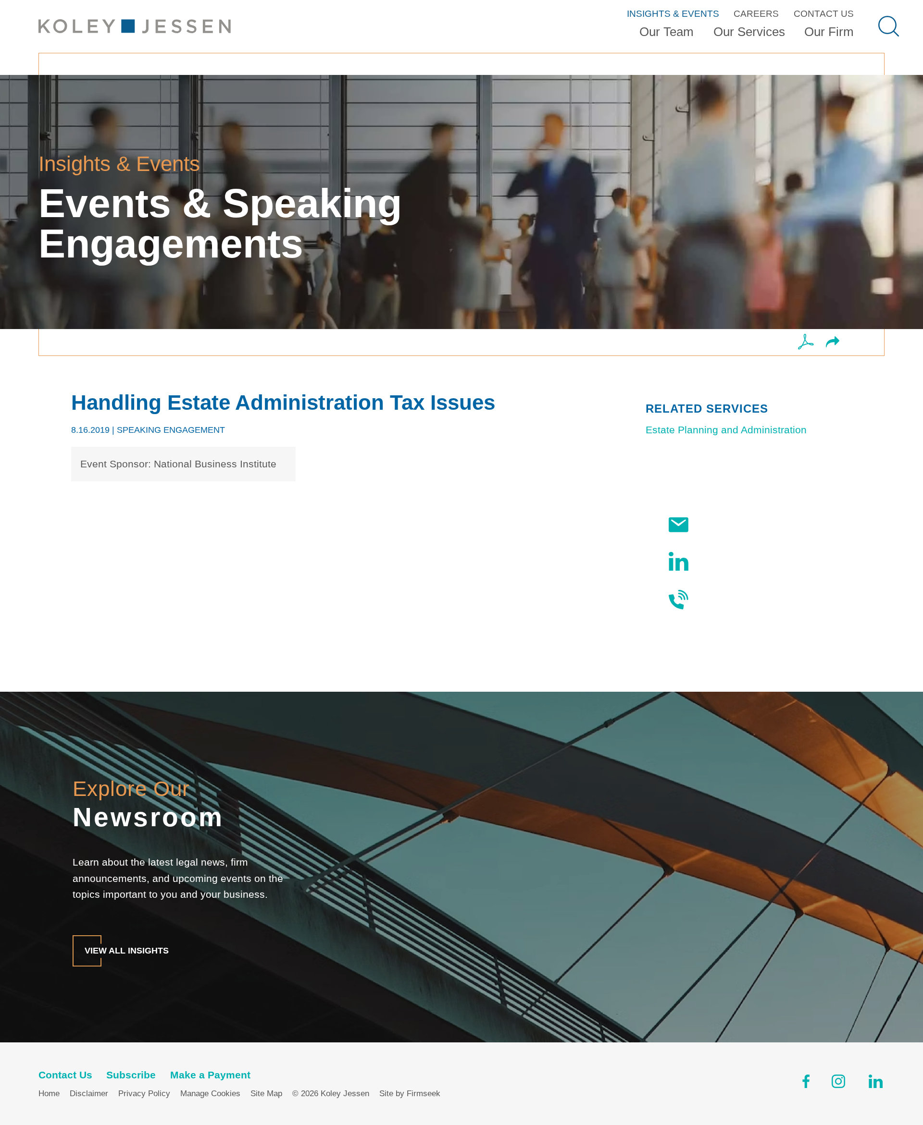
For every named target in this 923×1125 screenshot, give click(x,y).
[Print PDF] (806, 342)
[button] (832, 342)
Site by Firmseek (409, 1093)
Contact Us (824, 14)
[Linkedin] (876, 1084)
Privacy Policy (144, 1093)
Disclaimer (89, 1093)
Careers (756, 14)
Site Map (266, 1093)
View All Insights (127, 950)
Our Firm (829, 31)
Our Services (749, 31)
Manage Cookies (210, 1093)
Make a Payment (210, 1074)
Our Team (666, 31)
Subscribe (721, 525)
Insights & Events (673, 14)
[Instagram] (839, 1084)
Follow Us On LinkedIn (750, 561)
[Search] (888, 26)
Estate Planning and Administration (726, 429)
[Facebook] (805, 1084)
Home (49, 1093)
